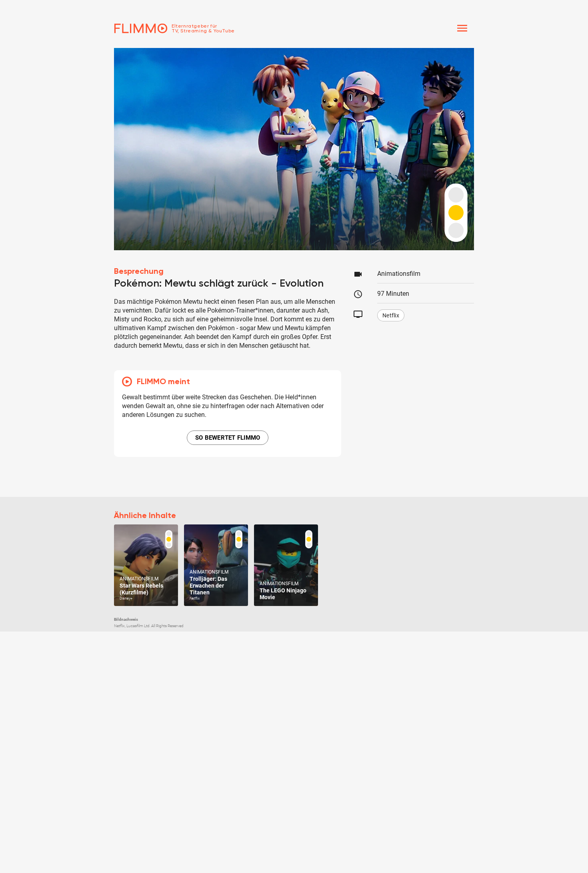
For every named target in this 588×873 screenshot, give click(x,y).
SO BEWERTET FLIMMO (227, 437)
